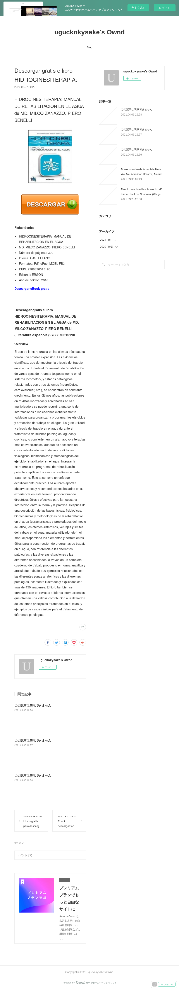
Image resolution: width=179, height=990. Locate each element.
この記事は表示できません (32, 705)
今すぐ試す (138, 7)
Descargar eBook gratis (31, 288)
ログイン (164, 8)
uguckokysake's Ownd (89, 32)
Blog (89, 47)
